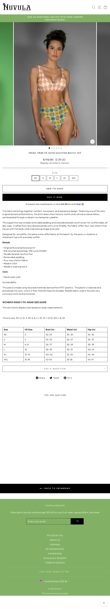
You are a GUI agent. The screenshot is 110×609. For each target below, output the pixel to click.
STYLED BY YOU (55, 535)
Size (55, 173)
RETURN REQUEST (55, 549)
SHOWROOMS (55, 553)
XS (35, 178)
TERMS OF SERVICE (55, 562)
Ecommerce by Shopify (58, 593)
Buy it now (55, 197)
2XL (74, 178)
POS (43, 593)
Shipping (44, 163)
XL (64, 178)
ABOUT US (55, 540)
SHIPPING (55, 544)
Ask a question (55, 368)
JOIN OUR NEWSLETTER (54, 571)
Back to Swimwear (57, 488)
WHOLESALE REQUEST (55, 558)
